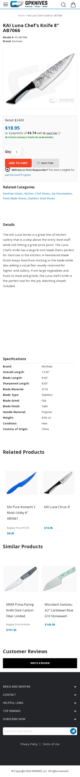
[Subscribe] (73, 731)
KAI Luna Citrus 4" (57, 507)
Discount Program (20, 175)
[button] (40, 133)
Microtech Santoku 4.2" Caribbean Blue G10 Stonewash (59, 610)
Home (21, 15)
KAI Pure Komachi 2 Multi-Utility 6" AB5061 (21, 513)
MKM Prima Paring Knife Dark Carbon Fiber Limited (20, 610)
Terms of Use (51, 744)
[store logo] (28, 4)
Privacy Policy (28, 744)
